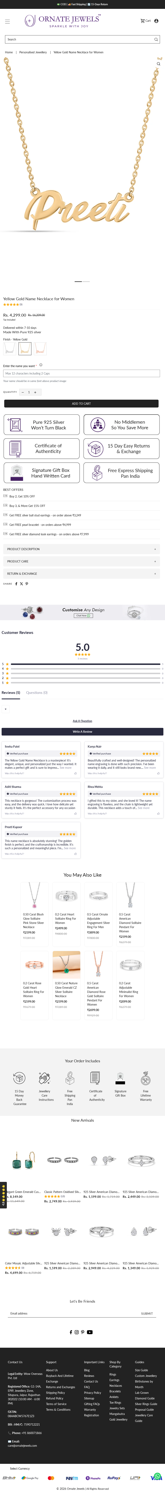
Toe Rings (115, 1402)
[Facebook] (71, 1332)
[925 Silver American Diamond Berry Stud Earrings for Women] (62, 1232)
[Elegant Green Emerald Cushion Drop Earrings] (23, 1160)
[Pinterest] (82, 1332)
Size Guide (141, 1370)
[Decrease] (23, 392)
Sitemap (89, 1398)
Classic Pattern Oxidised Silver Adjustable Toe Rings (62, 1192)
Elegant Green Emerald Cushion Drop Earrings (23, 1192)
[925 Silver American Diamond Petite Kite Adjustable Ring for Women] (141, 1160)
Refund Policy (54, 1398)
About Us (52, 1370)
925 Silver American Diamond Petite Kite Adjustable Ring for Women (141, 1192)
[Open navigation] (7, 21)
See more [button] (65, 767)
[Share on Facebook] (16, 583)
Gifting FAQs (92, 1404)
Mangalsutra (117, 1414)
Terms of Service (56, 1404)
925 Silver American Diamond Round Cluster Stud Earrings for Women (102, 1192)
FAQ (87, 1387)
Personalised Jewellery (33, 52)
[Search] (156, 39)
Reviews (89, 1375)
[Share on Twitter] (21, 583)
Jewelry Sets (117, 1408)
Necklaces (115, 1385)
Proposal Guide (144, 1409)
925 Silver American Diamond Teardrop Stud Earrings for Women (141, 1263)
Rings (112, 1374)
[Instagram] (77, 1332)
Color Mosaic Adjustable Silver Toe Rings (23, 1263)
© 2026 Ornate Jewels (71, 1488)
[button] (12, 305)
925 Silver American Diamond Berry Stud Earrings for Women (62, 1263)
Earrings (114, 1380)
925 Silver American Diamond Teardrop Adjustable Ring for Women (102, 1263)
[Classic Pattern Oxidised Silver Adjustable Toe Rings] (62, 1160)
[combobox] (6, 709)
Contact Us (91, 1381)
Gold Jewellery (118, 1419)
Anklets (114, 1397)
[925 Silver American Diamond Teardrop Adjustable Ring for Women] (102, 1232)
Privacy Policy (92, 1392)
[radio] (9, 348)
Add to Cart (81, 403)
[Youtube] (90, 1332)
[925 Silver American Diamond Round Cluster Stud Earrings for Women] (102, 1160)
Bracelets (115, 1391)
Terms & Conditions (58, 1409)
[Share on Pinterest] (26, 583)
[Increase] (35, 392)
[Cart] (143, 21)
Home (9, 52)
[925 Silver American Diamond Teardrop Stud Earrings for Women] (141, 1232)
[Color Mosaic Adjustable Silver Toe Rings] (23, 1232)
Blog (87, 1370)
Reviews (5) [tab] (11, 693)
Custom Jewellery (146, 1375)
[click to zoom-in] (158, 63)
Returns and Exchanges (60, 1387)
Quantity (10, 391)
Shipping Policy (55, 1392)
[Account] (156, 20)
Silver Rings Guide (146, 1404)
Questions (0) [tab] (36, 693)
